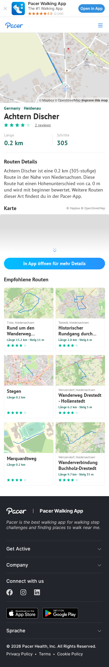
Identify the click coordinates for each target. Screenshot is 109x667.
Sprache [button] (15, 630)
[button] (5, 8)
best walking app (49, 522)
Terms (45, 654)
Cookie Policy (70, 654)
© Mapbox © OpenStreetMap (85, 208)
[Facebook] (9, 593)
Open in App (91, 8)
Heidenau (32, 108)
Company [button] (17, 565)
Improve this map (94, 100)
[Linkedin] (37, 593)
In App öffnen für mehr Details (54, 263)
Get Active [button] (18, 549)
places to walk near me (76, 527)
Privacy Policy (19, 654)
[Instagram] (23, 593)
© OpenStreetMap (68, 100)
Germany (12, 108)
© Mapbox (47, 100)
